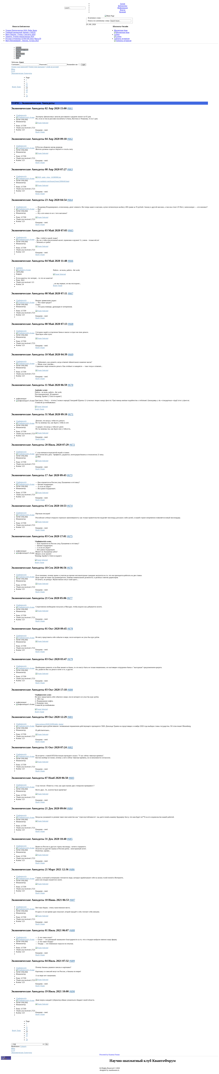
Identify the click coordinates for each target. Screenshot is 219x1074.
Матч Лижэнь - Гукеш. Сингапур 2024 (20, 34)
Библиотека (122, 6)
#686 (72, 869)
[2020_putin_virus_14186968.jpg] (48, 177)
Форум (122, 10)
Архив (122, 4)
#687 (72, 899)
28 (27, 96)
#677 (70, 598)
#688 (72, 930)
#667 (70, 293)
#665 (70, 230)
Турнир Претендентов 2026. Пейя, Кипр (21, 30)
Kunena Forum (114, 1055)
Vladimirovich (21, 115)
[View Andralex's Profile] (23, 270)
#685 (70, 838)
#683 (71, 777)
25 (27, 92)
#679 (70, 659)
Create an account (52, 67)
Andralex (19, 268)
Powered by (103, 1055)
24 (27, 90)
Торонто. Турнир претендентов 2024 (19, 36)
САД (13, 71)
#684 (70, 808)
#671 (70, 414)
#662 (70, 138)
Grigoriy (23, 1046)
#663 (70, 169)
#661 (70, 108)
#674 (70, 505)
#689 (72, 960)
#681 (70, 716)
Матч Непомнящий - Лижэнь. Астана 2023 (22, 41)
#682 (70, 747)
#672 (72, 444)
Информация (122, 8)
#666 (70, 260)
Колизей (122, 12)
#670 (70, 384)
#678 (70, 628)
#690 (72, 991)
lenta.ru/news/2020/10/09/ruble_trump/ (49, 724)
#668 (70, 323)
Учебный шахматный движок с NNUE (20, 32)
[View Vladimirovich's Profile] (25, 117)
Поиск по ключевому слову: (99, 21)
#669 (70, 354)
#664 (70, 199)
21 (27, 84)
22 (27, 86)
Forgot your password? (20, 67)
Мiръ (13, 69)
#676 (70, 567)
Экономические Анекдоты (21, 73)
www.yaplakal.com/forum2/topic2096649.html (52, 181)
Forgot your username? (37, 67)
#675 (70, 536)
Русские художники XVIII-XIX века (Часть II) (23, 39)
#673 (69, 475)
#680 (70, 689)
